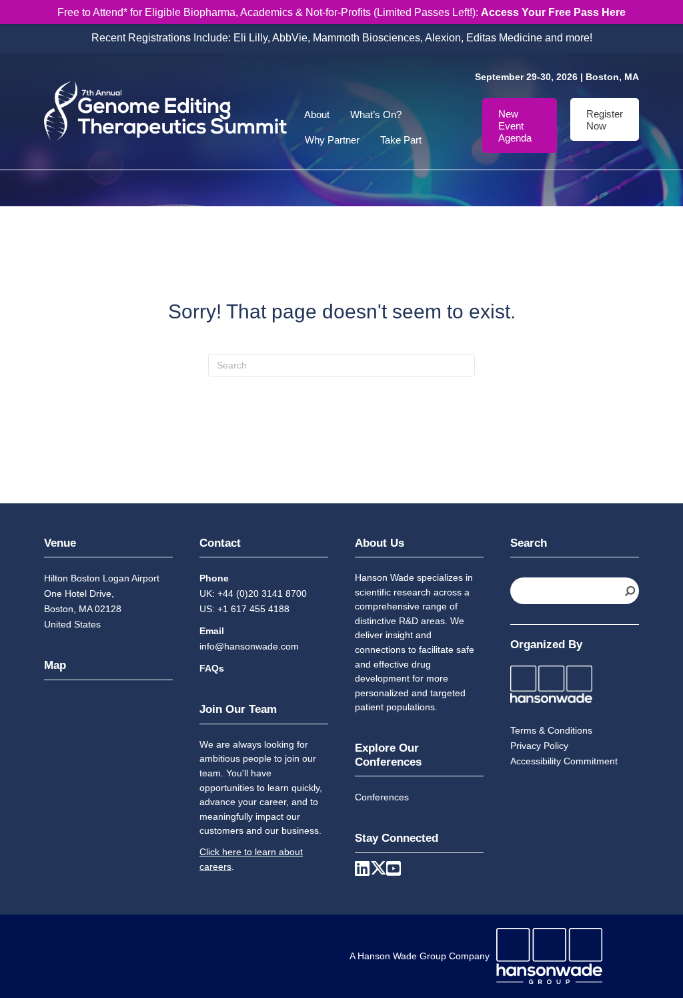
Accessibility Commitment (564, 761)
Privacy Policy (539, 745)
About (316, 114)
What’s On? (376, 114)
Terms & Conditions (551, 730)
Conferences (382, 797)
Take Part (401, 140)
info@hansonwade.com (249, 646)
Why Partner (332, 140)
